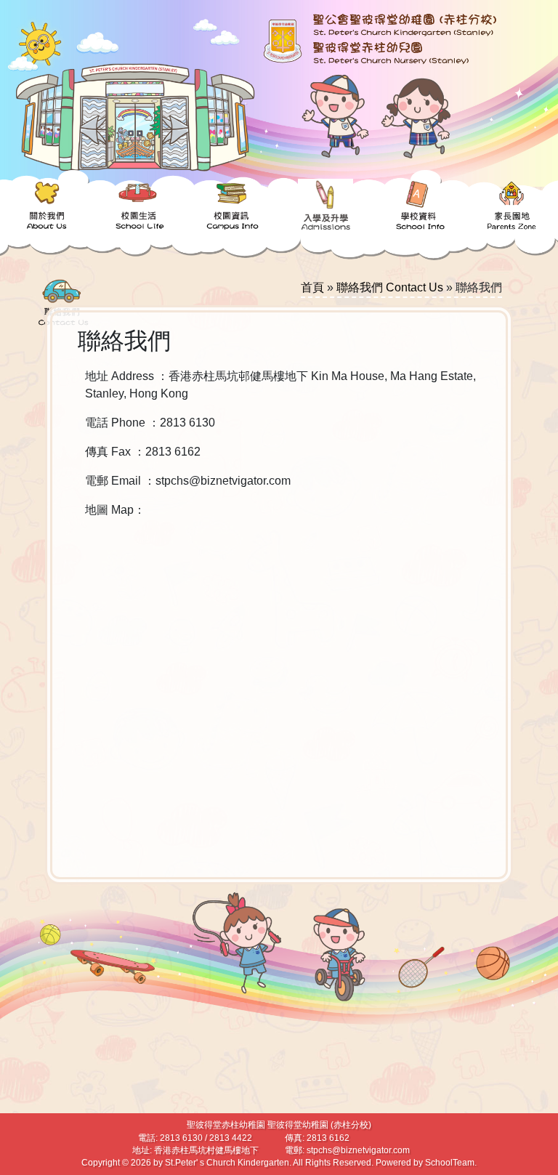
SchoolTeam (449, 1162)
